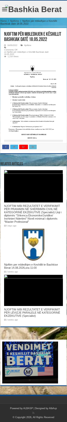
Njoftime (14, 21)
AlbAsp (53, 408)
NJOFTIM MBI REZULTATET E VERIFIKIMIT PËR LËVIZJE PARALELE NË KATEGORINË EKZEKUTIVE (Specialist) (32, 312)
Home (3, 21)
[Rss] (33, 413)
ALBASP (28, 408)
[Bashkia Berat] (33, 8)
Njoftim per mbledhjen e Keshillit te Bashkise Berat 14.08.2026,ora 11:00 (31, 266)
